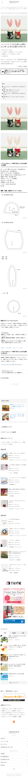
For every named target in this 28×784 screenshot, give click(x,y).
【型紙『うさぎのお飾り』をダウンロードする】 (12, 347)
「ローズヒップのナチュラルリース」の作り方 (17, 501)
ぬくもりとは (4, 744)
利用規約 (3, 753)
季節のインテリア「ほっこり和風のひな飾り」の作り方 (17, 406)
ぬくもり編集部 (11, 432)
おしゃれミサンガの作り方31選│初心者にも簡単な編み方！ (17, 665)
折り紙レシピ (11, 639)
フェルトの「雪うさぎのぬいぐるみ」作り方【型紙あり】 (17, 415)
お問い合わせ (4, 762)
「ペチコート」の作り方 (14, 540)
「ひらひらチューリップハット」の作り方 (17, 565)
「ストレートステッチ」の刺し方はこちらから (11, 364)
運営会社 (3, 765)
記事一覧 (3, 738)
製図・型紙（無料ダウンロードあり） (11, 90)
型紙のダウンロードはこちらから (10, 91)
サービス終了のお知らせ (14, 519)
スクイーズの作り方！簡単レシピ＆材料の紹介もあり (17, 655)
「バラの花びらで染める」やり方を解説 (17, 465)
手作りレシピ (17, 542)
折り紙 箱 (17, 639)
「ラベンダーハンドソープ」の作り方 (17, 477)
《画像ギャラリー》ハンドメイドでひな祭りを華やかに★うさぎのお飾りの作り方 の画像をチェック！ (14, 72)
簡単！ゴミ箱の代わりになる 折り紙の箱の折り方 (17, 636)
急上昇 (14, 632)
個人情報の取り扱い (5, 759)
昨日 (5, 632)
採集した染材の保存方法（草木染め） (17, 489)
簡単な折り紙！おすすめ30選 (16, 673)
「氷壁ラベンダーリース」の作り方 (17, 453)
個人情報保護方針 (5, 756)
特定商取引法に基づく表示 (7, 747)
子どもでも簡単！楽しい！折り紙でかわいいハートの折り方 (17, 646)
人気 (23, 632)
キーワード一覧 (4, 741)
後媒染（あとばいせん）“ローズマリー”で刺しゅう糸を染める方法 (17, 552)
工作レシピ (17, 455)
